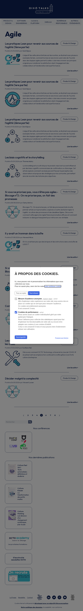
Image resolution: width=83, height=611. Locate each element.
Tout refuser (33, 293)
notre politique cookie (53, 286)
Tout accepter (21, 293)
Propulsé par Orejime (61, 338)
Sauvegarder (21, 337)
